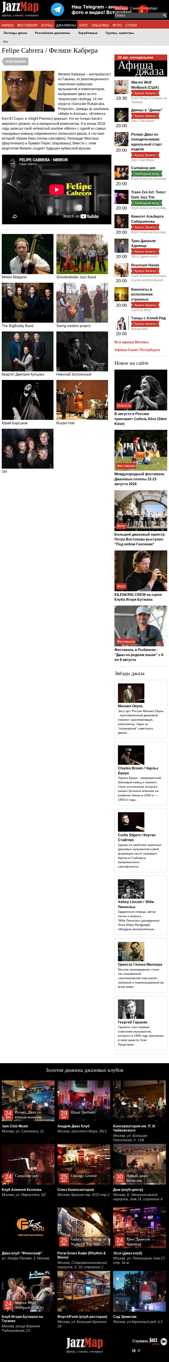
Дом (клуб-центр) (128, 1190)
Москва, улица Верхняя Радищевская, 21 (21, 1328)
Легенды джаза (15, 33)
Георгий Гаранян (132, 1022)
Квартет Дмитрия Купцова (23, 374)
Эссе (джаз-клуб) (144, 256)
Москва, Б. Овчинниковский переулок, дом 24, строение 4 (137, 1197)
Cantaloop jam (143, 168)
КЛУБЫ (47, 25)
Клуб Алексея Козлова (148, 178)
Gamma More (141, 310)
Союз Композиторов (75, 1190)
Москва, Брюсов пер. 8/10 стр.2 (83, 1195)
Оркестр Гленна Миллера (140, 964)
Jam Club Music (143, 121)
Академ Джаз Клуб (73, 1126)
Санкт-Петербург (144, 8)
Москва (121, 8)
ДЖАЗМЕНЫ (66, 25)
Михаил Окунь (130, 706)
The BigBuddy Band (17, 326)
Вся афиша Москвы (131, 342)
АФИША (7, 25)
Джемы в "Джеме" (147, 110)
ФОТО (117, 25)
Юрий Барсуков (15, 423)
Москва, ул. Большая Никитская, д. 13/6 (130, 1138)
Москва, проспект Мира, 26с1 (82, 1131)
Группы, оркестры (120, 33)
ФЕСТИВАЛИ (27, 25)
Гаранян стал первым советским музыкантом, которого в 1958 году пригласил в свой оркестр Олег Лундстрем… (141, 1035)
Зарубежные (88, 33)
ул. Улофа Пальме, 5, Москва (25, 1258)
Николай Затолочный (73, 374)
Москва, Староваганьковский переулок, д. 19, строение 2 (82, 1265)
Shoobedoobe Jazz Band (76, 277)
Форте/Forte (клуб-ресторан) (82, 1317)
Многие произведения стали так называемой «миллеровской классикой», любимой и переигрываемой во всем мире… (141, 978)
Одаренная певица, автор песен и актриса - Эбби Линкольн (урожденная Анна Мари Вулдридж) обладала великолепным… (139, 920)
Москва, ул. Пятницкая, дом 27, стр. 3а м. (139, 1260)
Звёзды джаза (129, 673)
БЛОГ (83, 25)
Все (6, 41)
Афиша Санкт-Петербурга (137, 350)
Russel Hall (65, 423)
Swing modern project (73, 326)
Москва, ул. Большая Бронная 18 (82, 1324)
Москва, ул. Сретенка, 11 (23, 1131)
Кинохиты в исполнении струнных (142, 294)
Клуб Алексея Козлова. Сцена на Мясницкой (149, 278)
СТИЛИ (131, 25)
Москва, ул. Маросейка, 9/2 (24, 1195)
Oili (4, 471)
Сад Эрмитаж (124, 1317)
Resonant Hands (145, 265)
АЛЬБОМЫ (100, 25)
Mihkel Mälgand (14, 277)
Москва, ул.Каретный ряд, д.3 (137, 1322)
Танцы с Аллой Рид (148, 318)
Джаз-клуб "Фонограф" (22, 1253)
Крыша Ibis (139, 329)
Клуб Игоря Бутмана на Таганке (149, 100)
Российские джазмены (52, 33)
